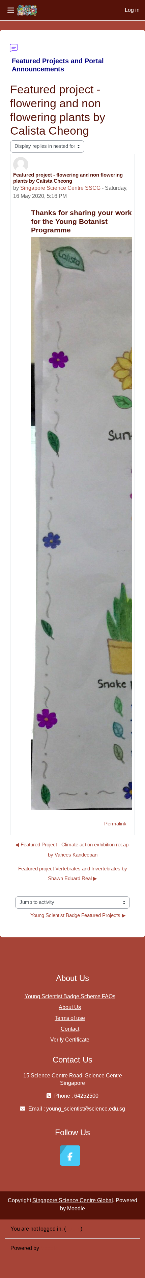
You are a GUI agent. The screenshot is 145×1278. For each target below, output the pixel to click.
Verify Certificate (69, 1040)
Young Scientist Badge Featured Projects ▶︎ (78, 915)
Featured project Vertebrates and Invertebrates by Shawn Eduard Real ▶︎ (72, 873)
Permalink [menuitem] (115, 823)
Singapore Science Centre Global (72, 1200)
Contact (70, 1029)
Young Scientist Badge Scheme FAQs (70, 996)
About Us (70, 1007)
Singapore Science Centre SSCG (60, 188)
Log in (132, 10)
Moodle (76, 1208)
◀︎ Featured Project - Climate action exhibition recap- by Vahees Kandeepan (72, 849)
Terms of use (70, 1018)
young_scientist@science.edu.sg (85, 1109)
